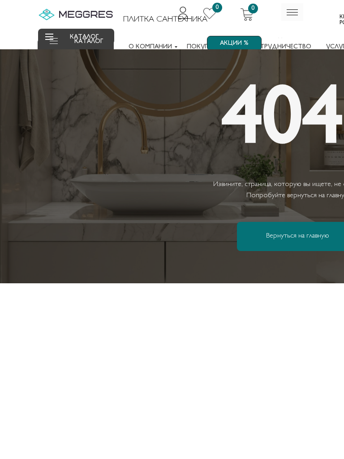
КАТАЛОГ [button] (88, 41)
